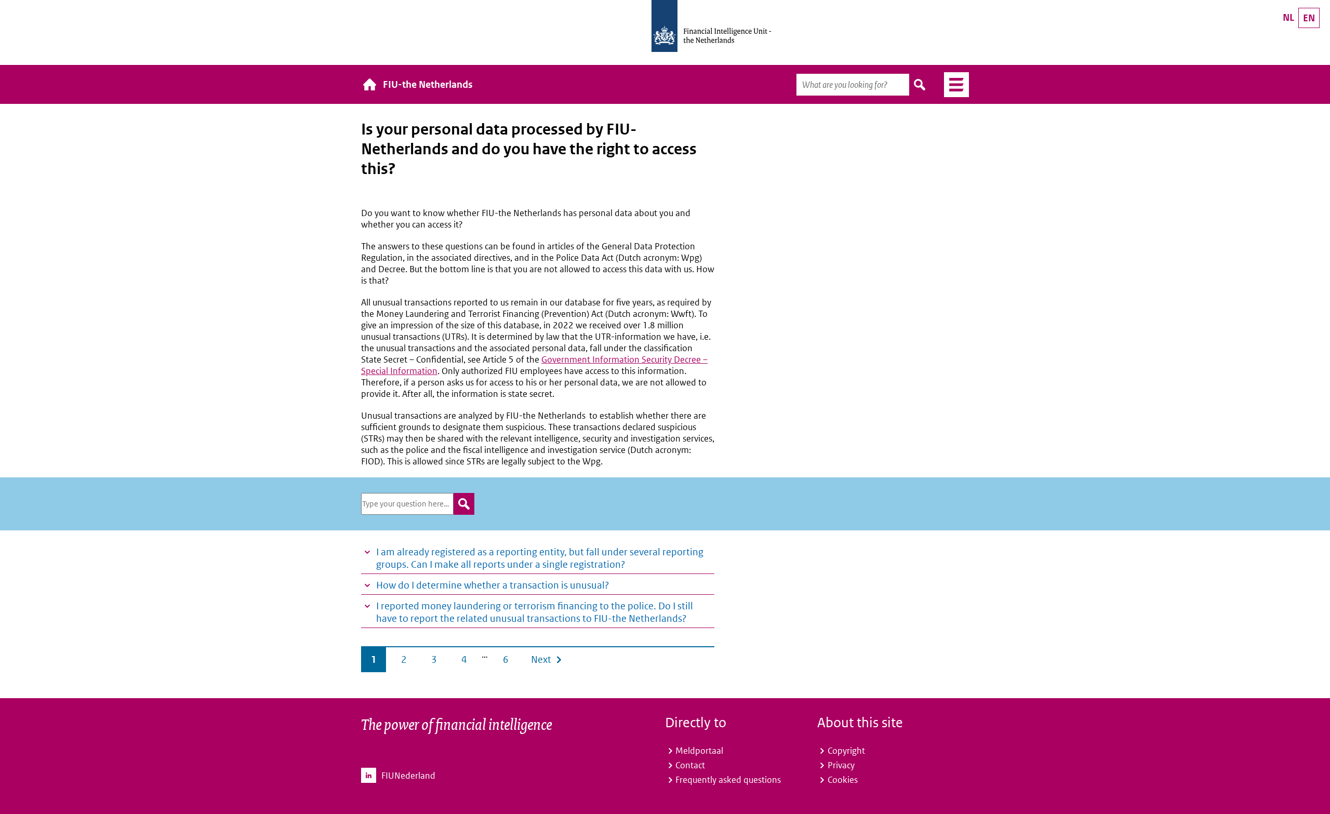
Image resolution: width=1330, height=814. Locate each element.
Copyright (846, 750)
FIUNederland (408, 775)
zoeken (464, 504)
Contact (690, 765)
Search (920, 85)
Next (541, 659)
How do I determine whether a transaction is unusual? (492, 585)
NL (1288, 17)
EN (1309, 18)
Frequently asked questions (728, 779)
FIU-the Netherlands (428, 84)
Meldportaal (699, 750)
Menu (952, 84)
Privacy (841, 765)
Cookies (843, 779)
